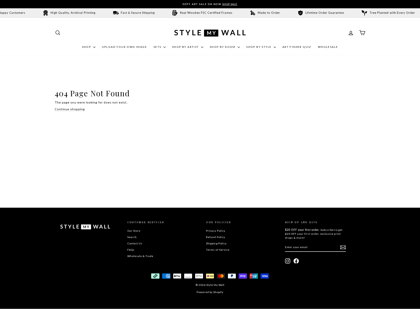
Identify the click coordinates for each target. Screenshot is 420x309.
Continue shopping (70, 109)
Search (132, 237)
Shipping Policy (216, 243)
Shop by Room (223, 46)
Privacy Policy (215, 230)
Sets (158, 46)
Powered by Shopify (210, 292)
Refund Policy (215, 237)
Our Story (133, 230)
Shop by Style (259, 46)
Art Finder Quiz (296, 46)
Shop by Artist (186, 46)
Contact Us (135, 243)
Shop (87, 46)
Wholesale (328, 46)
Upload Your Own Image (124, 46)
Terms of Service (217, 249)
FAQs (131, 249)
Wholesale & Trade (140, 256)
